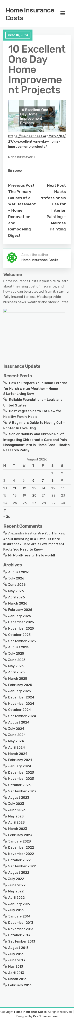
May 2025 (16, 666)
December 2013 (20, 923)
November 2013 (20, 929)
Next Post (56, 185)
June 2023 (16, 810)
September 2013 (21, 941)
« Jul (7, 517)
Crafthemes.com (45, 1016)
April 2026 (16, 597)
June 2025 (16, 660)
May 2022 (16, 891)
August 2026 (18, 572)
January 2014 (19, 916)
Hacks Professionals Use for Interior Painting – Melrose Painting (52, 210)
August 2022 (18, 873)
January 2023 (19, 841)
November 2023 (21, 779)
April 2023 (16, 822)
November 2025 (21, 628)
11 (14, 488)
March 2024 (17, 754)
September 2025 (22, 641)
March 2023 (17, 829)
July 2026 (16, 578)
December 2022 (21, 847)
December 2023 (21, 772)
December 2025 (21, 622)
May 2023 (16, 816)
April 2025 (16, 672)
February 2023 (20, 835)
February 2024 (20, 760)
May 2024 (16, 741)
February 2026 (20, 610)
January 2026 (19, 616)
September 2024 (22, 716)
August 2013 (18, 948)
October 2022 (19, 860)
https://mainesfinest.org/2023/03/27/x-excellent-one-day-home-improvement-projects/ (37, 141)
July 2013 (15, 954)
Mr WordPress (19, 555)
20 (34, 495)
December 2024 (21, 697)
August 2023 (18, 798)
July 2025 (16, 653)
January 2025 (19, 691)
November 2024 (21, 704)
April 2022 (16, 898)
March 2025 (17, 679)
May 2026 (16, 591)
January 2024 (19, 766)
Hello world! (45, 555)
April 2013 (16, 973)
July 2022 (16, 879)
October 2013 (19, 935)
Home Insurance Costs (30, 14)
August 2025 (18, 647)
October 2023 (19, 785)
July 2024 (16, 729)
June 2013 (16, 960)
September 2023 (22, 791)
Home (17, 171)
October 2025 (19, 635)
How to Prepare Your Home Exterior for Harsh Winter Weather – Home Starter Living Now (35, 388)
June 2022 (16, 885)
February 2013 (19, 985)
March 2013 (17, 979)
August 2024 (18, 722)
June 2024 (17, 735)
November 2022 (21, 854)
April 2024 (16, 747)
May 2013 (15, 966)
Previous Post (21, 185)
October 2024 (19, 710)
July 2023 (16, 804)
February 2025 (20, 685)
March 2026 (17, 603)
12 (24, 488)
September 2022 (22, 866)
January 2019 (19, 904)
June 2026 (17, 585)
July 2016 (16, 910)
